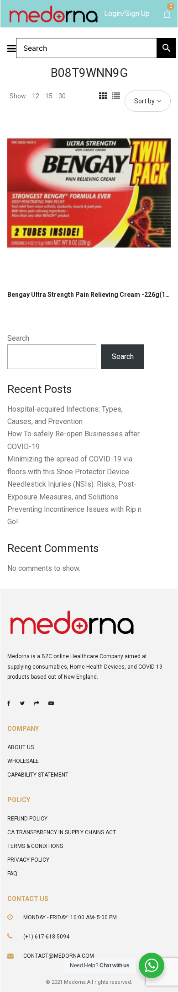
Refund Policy (27, 818)
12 (35, 96)
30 (62, 96)
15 (48, 96)
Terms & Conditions (35, 846)
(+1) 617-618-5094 (46, 936)
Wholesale (23, 761)
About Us (20, 747)
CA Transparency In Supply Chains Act (61, 832)
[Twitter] (22, 703)
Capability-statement (37, 775)
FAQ (12, 873)
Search (18, 338)
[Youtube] (51, 703)
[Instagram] (36, 703)
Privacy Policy (28, 860)
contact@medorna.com (58, 956)
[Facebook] (8, 703)
